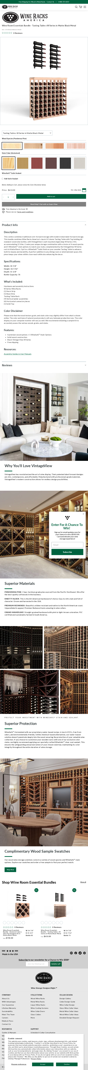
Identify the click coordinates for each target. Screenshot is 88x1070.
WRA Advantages (9, 1002)
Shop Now (10, 870)
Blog (4, 1049)
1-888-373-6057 (63, 2)
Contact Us (6, 1024)
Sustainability (7, 1011)
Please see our (19, 212)
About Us (5, 998)
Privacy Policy (36, 1059)
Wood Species (14, 138)
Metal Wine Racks (38, 1002)
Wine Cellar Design (67, 1005)
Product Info (10, 225)
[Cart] (80, 7)
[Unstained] (4, 922)
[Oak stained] (8, 922)
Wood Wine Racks (38, 998)
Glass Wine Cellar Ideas (69, 1008)
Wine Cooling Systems (39, 1008)
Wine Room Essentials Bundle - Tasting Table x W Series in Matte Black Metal (51, 931)
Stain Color (11, 153)
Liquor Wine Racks (38, 1005)
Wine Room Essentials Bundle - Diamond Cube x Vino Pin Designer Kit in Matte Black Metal (12, 932)
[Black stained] (20, 922)
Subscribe (23, 959)
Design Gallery (65, 998)
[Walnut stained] (16, 922)
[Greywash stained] (23, 922)
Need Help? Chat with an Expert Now (44, 204)
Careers (5, 1018)
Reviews (7, 365)
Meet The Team (8, 1014)
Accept (42, 1064)
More (33, 1018)
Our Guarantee (8, 1005)
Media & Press (7, 1021)
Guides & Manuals (9, 1033)
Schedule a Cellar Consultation (43, 1033)
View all (83, 882)
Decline (67, 1064)
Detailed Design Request (69, 1018)
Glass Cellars (36, 1014)
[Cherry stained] (12, 922)
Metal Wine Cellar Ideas (69, 1011)
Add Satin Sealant (11, 178)
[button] (76, 7)
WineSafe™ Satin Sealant (11, 173)
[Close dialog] (83, 514)
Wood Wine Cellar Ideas (69, 1014)
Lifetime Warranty (9, 1008)
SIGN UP (56, 964)
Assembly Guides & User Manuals (17, 354)
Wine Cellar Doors (38, 1011)
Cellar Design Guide (67, 1002)
